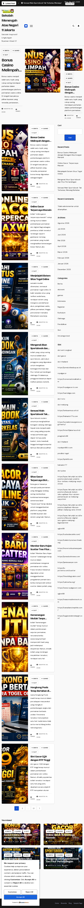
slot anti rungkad (65, 350)
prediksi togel (63, 453)
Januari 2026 (63, 264)
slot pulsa (62, 471)
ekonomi (61, 289)
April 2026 (62, 246)
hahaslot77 (62, 465)
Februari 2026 (63, 258)
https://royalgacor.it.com (68, 387)
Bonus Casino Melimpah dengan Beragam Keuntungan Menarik (72, 94)
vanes (23, 118)
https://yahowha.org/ (66, 582)
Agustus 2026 (63, 223)
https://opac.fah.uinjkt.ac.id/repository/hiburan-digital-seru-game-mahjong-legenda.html (70, 519)
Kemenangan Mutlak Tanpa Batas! (37, 618)
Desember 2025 (64, 269)
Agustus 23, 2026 (12, 841)
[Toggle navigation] (31, 26)
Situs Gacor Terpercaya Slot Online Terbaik (38, 480)
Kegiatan (61, 307)
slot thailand (63, 362)
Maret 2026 (62, 252)
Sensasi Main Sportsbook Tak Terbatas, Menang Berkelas (70, 189)
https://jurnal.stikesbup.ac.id (69, 367)
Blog (70, 903)
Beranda (64, 903)
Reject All (29, 892)
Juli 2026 (61, 229)
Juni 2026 (62, 235)
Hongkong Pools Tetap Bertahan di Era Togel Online (39, 691)
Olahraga (61, 318)
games (22, 50)
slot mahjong (63, 405)
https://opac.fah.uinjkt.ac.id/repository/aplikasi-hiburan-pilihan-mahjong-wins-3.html (70, 507)
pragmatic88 (63, 436)
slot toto (61, 399)
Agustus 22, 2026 (54, 865)
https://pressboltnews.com (69, 556)
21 (34, 808)
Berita (12, 50)
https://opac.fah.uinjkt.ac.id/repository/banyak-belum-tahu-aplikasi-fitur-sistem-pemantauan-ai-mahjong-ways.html (70, 494)
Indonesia (62, 301)
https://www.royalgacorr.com (69, 588)
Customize (12, 892)
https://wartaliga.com (66, 393)
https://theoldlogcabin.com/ (69, 576)
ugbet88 (61, 528)
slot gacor (62, 356)
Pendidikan (62, 324)
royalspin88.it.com (65, 447)
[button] (73, 26)
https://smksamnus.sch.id (68, 410)
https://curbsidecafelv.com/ (69, 534)
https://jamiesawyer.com (68, 562)
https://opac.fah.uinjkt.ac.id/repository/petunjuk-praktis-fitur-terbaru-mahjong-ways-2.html (70, 480)
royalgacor (62, 373)
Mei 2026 (61, 240)
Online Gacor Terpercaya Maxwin (60, 836)
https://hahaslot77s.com (68, 416)
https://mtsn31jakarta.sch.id (69, 430)
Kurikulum (61, 313)
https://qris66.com (65, 459)
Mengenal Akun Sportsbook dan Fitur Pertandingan (40, 348)
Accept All (20, 897)
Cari (59, 125)
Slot (12, 55)
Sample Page (78, 903)
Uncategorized (64, 336)
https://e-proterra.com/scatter (66, 569)
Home (57, 903)
